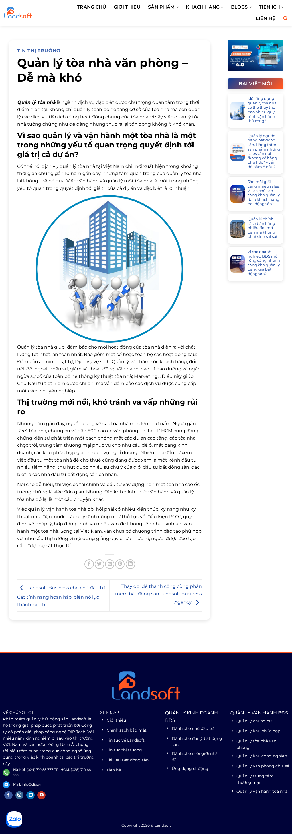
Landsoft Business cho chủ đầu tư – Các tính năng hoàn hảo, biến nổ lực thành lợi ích (62, 596)
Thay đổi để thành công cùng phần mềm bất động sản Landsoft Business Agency (158, 594)
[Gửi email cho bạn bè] (109, 564)
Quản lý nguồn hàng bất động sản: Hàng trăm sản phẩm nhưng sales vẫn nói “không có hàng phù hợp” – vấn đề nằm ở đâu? (264, 151)
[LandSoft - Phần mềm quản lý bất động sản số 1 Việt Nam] (30, 12)
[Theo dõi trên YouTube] (41, 795)
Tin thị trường (38, 50)
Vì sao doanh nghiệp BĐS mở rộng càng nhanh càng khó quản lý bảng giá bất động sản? (264, 263)
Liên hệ (265, 18)
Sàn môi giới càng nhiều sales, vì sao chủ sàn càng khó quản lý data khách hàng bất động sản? (264, 193)
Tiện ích (269, 7)
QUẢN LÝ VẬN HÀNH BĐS (259, 713)
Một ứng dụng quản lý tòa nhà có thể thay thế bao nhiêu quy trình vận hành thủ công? (262, 109)
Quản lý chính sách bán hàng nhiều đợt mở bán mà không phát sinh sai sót (262, 228)
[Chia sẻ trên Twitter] (99, 564)
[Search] (285, 18)
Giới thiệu (127, 7)
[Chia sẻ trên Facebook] (89, 564)
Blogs (239, 7)
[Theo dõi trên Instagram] (19, 795)
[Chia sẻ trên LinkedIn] (130, 564)
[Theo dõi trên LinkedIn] (30, 795)
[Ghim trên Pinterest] (120, 564)
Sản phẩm (161, 7)
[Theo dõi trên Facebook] (8, 795)
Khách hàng (203, 7)
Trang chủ (91, 7)
